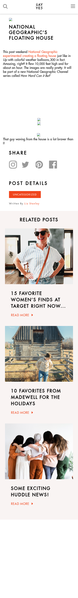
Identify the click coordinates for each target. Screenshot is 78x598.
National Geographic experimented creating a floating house (30, 54)
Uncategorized (25, 194)
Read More (20, 315)
